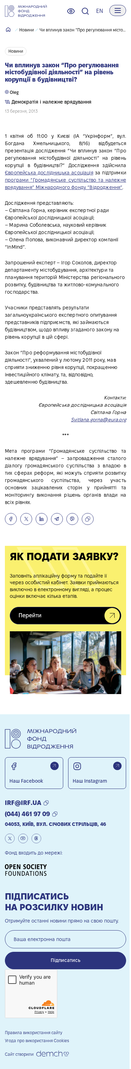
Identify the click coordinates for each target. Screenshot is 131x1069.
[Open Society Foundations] (28, 870)
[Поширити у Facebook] (11, 519)
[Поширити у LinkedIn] (42, 519)
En (99, 11)
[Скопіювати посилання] (88, 519)
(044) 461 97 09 (27, 814)
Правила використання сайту (33, 1032)
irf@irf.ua (23, 802)
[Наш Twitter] (10, 838)
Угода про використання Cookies (37, 1040)
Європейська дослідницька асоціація (49, 172)
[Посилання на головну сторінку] (26, 11)
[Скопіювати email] (46, 802)
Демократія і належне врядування (51, 102)
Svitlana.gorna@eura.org (98, 419)
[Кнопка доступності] (71, 11)
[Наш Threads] (36, 838)
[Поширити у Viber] (72, 519)
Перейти (30, 615)
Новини (26, 30)
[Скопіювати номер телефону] (55, 814)
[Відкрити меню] (117, 10)
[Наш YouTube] (23, 838)
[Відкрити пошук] (85, 11)
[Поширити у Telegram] (57, 519)
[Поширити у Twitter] (26, 519)
